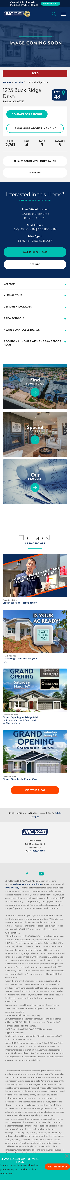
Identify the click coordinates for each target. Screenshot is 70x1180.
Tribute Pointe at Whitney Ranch (35, 161)
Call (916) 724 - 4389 (35, 252)
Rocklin (19, 82)
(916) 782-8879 (37, 851)
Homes (7, 82)
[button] (54, 14)
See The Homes (57, 1166)
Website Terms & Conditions (27, 884)
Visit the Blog (35, 790)
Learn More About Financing (35, 128)
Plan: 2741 (35, 172)
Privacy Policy (12, 887)
